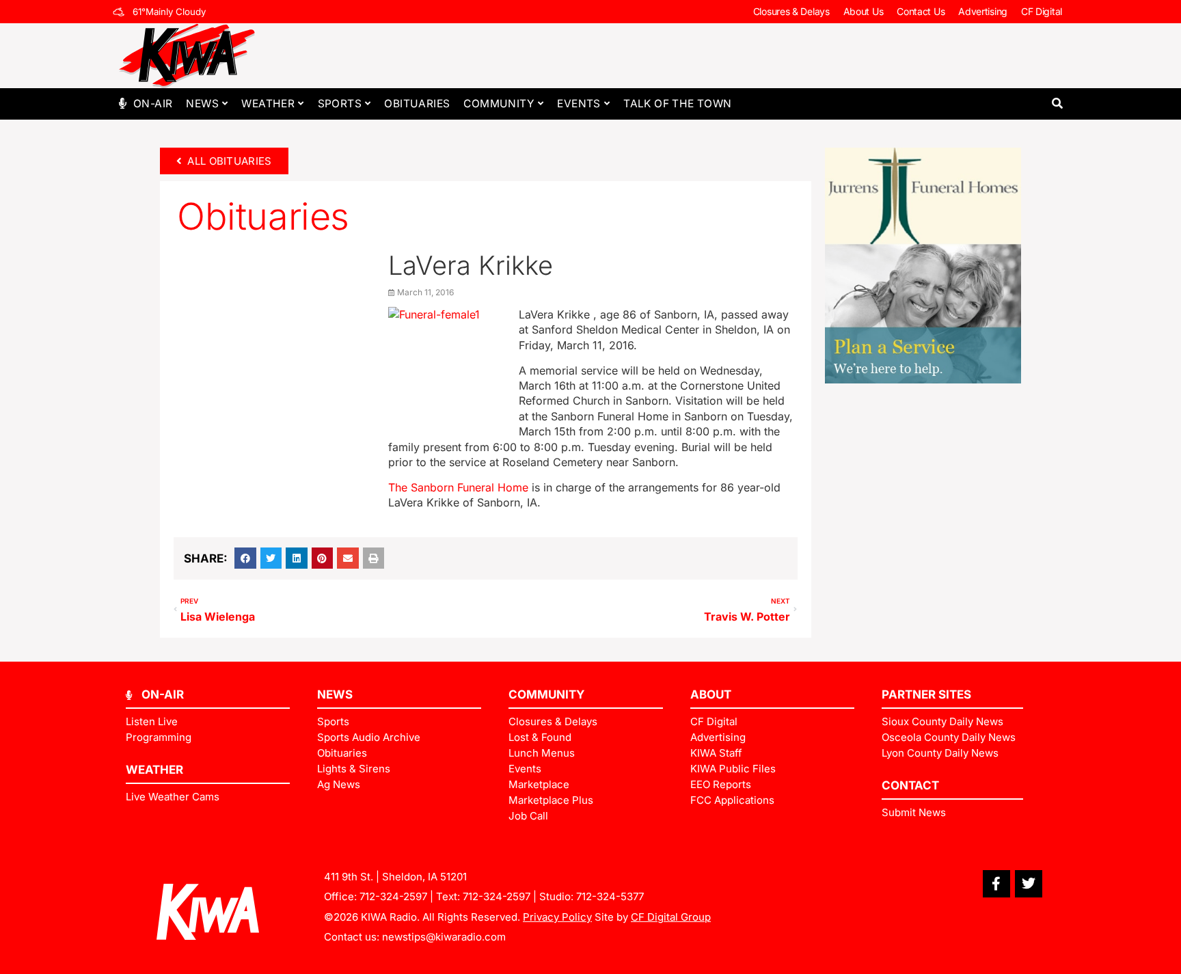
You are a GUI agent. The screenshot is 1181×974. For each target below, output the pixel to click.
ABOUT (710, 694)
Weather (268, 103)
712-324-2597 (393, 896)
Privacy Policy (557, 916)
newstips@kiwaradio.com (444, 936)
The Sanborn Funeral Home (458, 487)
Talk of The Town (677, 103)
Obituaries (417, 103)
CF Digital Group (671, 916)
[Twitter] (1028, 883)
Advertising (982, 11)
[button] (1057, 104)
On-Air (152, 103)
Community (498, 103)
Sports (340, 103)
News (202, 103)
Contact (910, 785)
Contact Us (921, 11)
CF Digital (1041, 11)
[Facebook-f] (996, 883)
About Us (863, 11)
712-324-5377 (610, 896)
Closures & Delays (791, 11)
